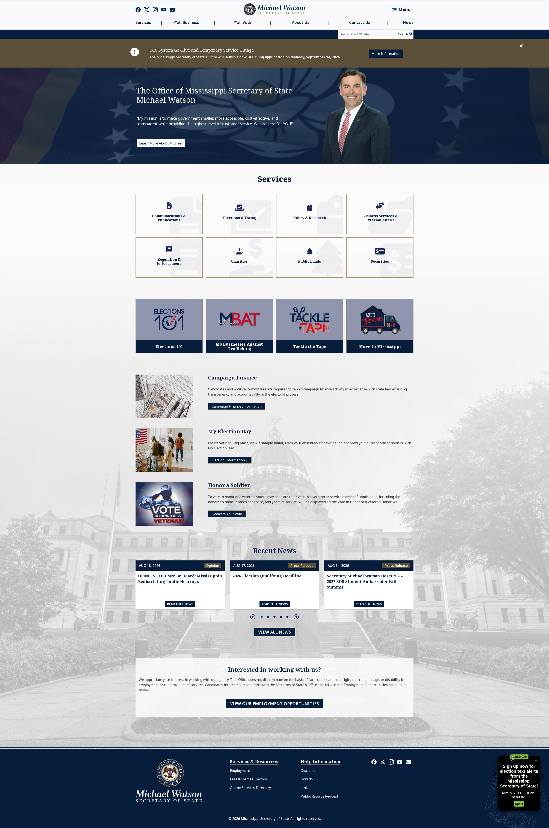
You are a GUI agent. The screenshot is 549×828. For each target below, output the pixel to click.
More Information (385, 53)
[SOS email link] (172, 9)
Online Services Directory (250, 787)
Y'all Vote (242, 22)
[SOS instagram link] (155, 9)
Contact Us (359, 22)
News (408, 22)
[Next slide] (296, 617)
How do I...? (309, 779)
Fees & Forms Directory (248, 779)
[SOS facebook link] (138, 9)
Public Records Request (319, 796)
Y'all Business (186, 22)
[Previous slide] (252, 617)
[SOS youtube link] (163, 9)
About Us (300, 22)
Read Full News (180, 604)
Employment (240, 770)
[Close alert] (521, 45)
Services (143, 22)
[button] (262, 617)
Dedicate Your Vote (227, 514)
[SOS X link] (146, 9)
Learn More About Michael (160, 143)
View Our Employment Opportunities (274, 703)
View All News (274, 632)
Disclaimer (309, 770)
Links (305, 787)
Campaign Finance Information (237, 406)
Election (228, 460)
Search (403, 34)
